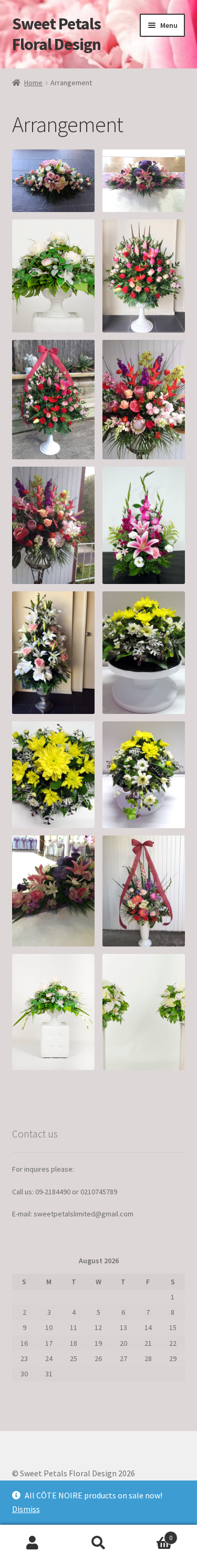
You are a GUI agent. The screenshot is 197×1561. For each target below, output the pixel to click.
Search (98, 1543)
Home (33, 82)
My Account (33, 1543)
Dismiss (26, 1509)
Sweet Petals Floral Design (56, 34)
